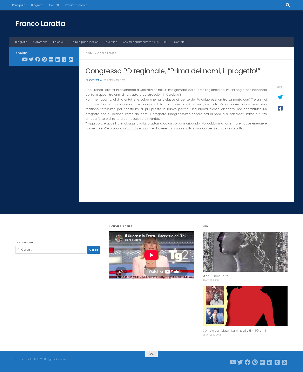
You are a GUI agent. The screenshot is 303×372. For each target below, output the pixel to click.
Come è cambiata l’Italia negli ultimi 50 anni (234, 331)
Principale (18, 5)
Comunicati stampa (101, 53)
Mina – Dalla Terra (216, 276)
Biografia (37, 5)
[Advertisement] (44, 132)
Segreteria (95, 80)
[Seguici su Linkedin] (57, 59)
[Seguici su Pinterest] (44, 59)
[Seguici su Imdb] (50, 59)
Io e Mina (111, 42)
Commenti (40, 42)
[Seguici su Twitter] (31, 59)
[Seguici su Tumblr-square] (64, 59)
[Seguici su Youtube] (24, 59)
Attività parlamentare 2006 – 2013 (145, 42)
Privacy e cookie (76, 5)
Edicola (58, 42)
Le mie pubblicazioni (85, 42)
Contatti (54, 5)
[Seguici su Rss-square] (70, 59)
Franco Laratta (40, 23)
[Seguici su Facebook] (37, 59)
